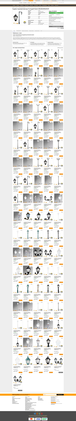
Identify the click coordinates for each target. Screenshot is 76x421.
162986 (62, 356)
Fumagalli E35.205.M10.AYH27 (27, 132)
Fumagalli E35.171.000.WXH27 (17, 222)
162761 (62, 284)
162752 (52, 320)
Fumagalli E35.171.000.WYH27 (57, 204)
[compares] (19, 57)
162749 (31, 338)
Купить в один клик (56, 26)
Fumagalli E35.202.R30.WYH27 (37, 150)
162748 (41, 338)
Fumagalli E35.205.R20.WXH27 (57, 78)
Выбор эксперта (40, 398)
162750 (21, 338)
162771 (62, 248)
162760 (21, 302)
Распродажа (14, 402)
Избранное (52, 14)
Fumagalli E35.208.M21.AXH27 (27, 60)
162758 (41, 302)
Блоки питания (27, 409)
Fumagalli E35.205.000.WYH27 (47, 132)
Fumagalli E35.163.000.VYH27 (27, 240)
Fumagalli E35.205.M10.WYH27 (57, 114)
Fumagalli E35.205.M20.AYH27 (37, 114)
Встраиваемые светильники (28, 403)
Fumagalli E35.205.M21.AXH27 (57, 96)
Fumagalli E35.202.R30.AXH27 (57, 150)
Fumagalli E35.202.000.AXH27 (17, 204)
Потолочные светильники (28, 399)
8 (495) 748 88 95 (53, 397)
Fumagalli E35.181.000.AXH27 (47, 204)
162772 (52, 248)
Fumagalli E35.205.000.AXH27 (27, 150)
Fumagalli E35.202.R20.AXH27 (47, 168)
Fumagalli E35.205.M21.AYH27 (47, 96)
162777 (52, 230)
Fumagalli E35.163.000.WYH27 (57, 222)
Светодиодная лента (28, 407)
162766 (62, 266)
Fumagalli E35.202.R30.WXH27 (47, 150)
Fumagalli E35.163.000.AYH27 (47, 240)
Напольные (56, 5)
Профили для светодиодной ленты (29, 408)
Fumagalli (39, 13)
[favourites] (21, 57)
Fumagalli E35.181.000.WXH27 (37, 204)
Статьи (39, 397)
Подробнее (60, 372)
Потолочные (26, 5)
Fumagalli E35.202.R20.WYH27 (17, 168)
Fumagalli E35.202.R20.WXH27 (27, 168)
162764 (31, 284)
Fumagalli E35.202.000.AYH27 (57, 186)
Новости (13, 399)
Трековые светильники (28, 404)
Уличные (52, 5)
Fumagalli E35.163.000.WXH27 (17, 240)
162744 (31, 356)
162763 (41, 284)
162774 (31, 248)
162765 (21, 284)
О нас (13, 397)
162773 (41, 248)
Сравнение (58, 14)
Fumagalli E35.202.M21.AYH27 (57, 168)
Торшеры (26, 401)
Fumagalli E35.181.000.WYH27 (27, 204)
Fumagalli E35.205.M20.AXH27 (47, 114)
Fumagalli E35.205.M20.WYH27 (17, 114)
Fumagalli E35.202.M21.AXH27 (17, 186)
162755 (21, 320)
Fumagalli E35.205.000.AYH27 (17, 150)
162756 (62, 302)
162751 (62, 320)
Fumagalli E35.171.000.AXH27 (47, 222)
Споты (40, 5)
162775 (21, 248)
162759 (31, 302)
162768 (41, 266)
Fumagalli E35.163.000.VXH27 (37, 240)
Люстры (18, 5)
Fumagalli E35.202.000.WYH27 (37, 186)
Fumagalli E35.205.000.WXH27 (57, 132)
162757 (52, 302)
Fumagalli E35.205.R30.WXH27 (27, 78)
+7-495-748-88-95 (26, 0)
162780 (21, 230)
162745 (21, 356)
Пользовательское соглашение (16, 398)
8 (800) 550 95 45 (53, 400)
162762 (52, 284)
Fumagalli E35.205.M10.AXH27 (37, 132)
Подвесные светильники (28, 398)
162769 (31, 266)
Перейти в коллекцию (60, 47)
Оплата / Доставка (14, 401)
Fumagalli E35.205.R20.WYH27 (47, 78)
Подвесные (22, 5)
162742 (52, 356)
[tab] (14, 31)
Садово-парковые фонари (41, 12)
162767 (52, 266)
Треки (49, 5)
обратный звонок (31, 0)
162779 (31, 230)
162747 (52, 338)
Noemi (39, 14)
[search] (57, 3)
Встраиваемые (44, 5)
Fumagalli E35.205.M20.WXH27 (27, 114)
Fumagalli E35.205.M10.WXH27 (17, 132)
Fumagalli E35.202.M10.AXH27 (27, 186)
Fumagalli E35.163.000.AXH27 (57, 240)
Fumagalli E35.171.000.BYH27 (27, 222)
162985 (21, 374)
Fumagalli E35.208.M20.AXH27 (37, 60)
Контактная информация (15, 403)
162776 (62, 230)
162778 (41, 230)
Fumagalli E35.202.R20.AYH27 (37, 168)
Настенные (31, 5)
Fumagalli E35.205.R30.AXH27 (37, 78)
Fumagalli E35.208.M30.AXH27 (17, 60)
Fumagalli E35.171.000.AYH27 (37, 222)
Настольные (36, 5)
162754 (31, 320)
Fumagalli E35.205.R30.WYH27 (17, 78)
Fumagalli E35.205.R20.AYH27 (17, 96)
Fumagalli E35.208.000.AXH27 (57, 60)
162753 (41, 320)
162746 (62, 338)
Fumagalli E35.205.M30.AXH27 (37, 96)
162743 (41, 356)
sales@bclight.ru (38, 0)
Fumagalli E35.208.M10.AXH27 (47, 60)
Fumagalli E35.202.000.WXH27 (47, 186)
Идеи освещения (40, 399)
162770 (21, 266)
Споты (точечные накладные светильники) (30, 402)
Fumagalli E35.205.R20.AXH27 (27, 96)
